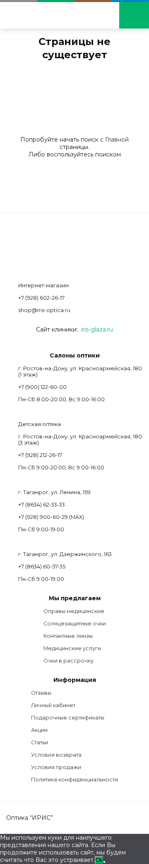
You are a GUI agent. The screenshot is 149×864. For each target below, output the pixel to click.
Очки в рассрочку (68, 661)
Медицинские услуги (72, 648)
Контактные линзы (68, 636)
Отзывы (41, 693)
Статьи (39, 742)
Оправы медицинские (73, 611)
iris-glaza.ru (97, 329)
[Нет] (104, 862)
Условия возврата (56, 755)
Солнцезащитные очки (74, 623)
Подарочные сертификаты (67, 718)
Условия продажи (56, 767)
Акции (39, 730)
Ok (99, 860)
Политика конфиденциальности (74, 779)
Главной (117, 139)
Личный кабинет (53, 705)
